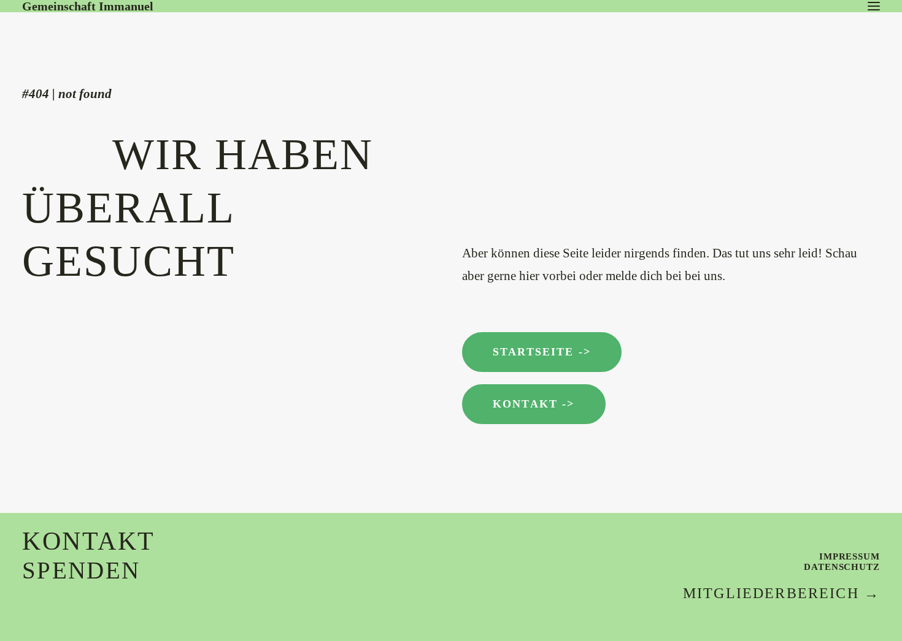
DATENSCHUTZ (842, 567)
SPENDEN (81, 570)
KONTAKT (88, 541)
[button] (874, 6)
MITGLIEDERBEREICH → (781, 593)
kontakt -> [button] (534, 404)
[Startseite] (114, 36)
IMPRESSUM (849, 556)
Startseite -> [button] (542, 352)
